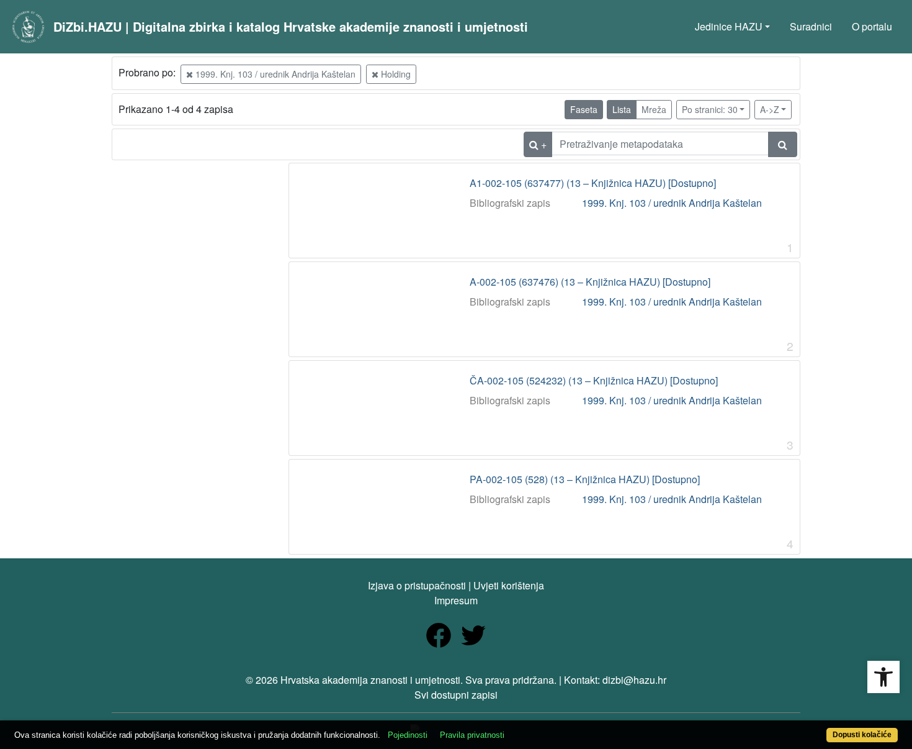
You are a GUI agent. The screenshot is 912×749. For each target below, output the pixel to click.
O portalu (872, 26)
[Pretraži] (782, 144)
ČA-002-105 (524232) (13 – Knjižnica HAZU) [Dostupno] (594, 380)
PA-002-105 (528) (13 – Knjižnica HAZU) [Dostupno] (585, 479)
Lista (621, 109)
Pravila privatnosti (472, 735)
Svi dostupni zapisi (456, 695)
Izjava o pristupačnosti (417, 585)
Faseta (583, 109)
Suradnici (811, 26)
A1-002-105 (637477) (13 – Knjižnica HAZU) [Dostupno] (593, 183)
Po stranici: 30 (710, 109)
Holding (394, 74)
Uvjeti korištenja (508, 585)
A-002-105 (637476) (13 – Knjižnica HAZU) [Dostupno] (590, 282)
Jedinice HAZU (728, 26)
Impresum (456, 600)
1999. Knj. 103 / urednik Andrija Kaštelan (274, 74)
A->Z (769, 109)
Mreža (654, 109)
